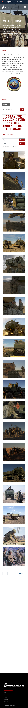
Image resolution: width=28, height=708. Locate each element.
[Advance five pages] (14, 573)
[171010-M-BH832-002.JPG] (14, 389)
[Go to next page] (9, 573)
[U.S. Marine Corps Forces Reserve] (10, 7)
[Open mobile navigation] (25, 7)
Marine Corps (14, 685)
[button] (13, 3)
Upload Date (16, 146)
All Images (6, 146)
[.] (14, 410)
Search (22, 140)
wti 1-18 (5, 104)
